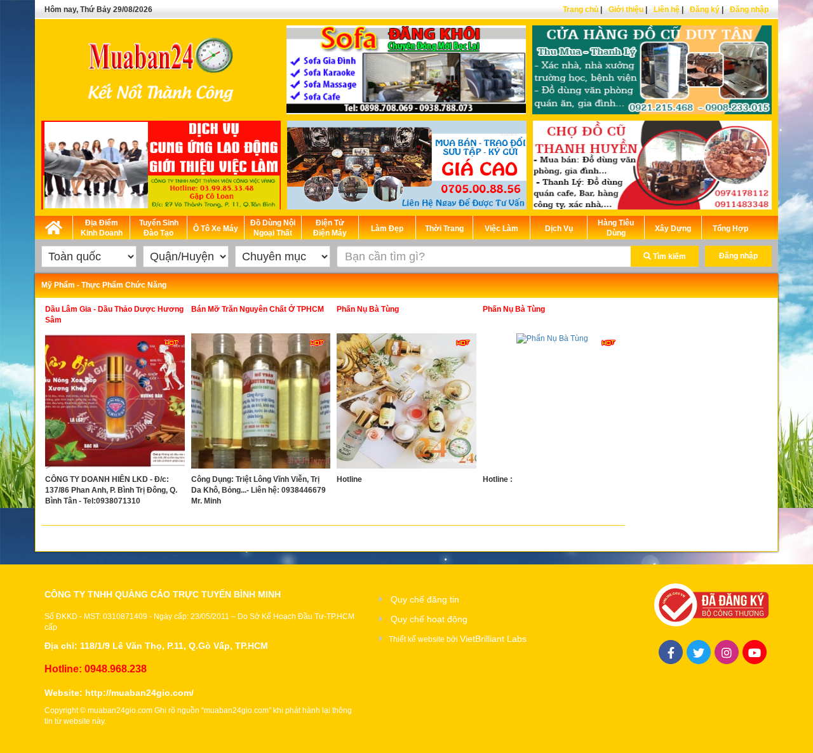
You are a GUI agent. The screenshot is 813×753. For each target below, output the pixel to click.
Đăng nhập (749, 9)
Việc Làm (501, 228)
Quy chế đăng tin (425, 599)
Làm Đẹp (387, 228)
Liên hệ (667, 9)
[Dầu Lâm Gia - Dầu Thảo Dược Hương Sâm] (115, 403)
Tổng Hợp (730, 228)
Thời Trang (444, 228)
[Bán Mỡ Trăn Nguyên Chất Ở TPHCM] (261, 403)
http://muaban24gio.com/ (139, 693)
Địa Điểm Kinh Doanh (102, 227)
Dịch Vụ (559, 228)
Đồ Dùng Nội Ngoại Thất (272, 227)
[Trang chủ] (53, 225)
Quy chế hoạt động (429, 619)
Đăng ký (705, 9)
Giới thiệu (625, 9)
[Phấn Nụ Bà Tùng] (406, 403)
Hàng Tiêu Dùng (616, 227)
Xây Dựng (673, 228)
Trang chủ (580, 9)
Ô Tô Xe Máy (215, 228)
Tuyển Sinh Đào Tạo (158, 227)
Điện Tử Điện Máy (330, 227)
